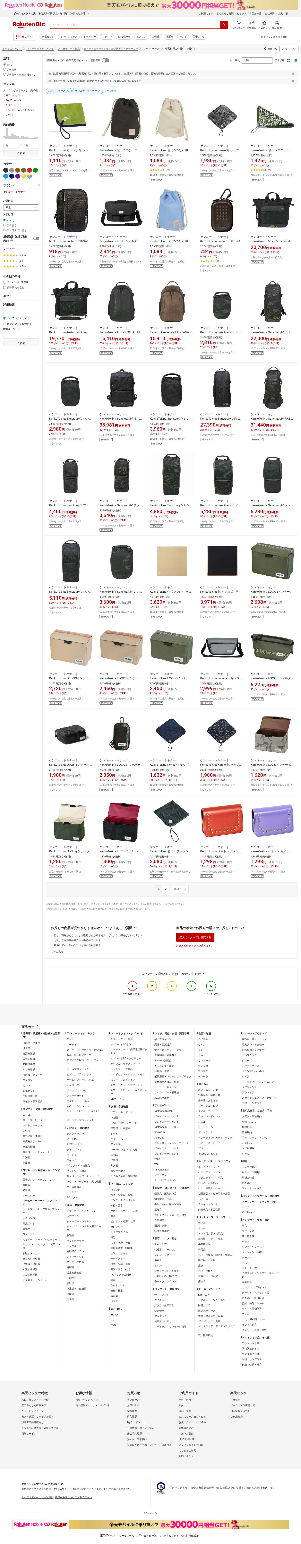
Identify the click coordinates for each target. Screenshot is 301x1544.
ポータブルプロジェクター (81, 1120)
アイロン (28, 1080)
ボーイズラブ (118, 1258)
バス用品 (247, 1143)
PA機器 (115, 1117)
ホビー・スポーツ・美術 (124, 1210)
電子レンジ (199, 36)
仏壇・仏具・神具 (252, 1364)
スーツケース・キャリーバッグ (259, 1201)
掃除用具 (247, 1127)
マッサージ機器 (75, 1262)
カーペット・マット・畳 (255, 1292)
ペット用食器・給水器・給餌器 (215, 1254)
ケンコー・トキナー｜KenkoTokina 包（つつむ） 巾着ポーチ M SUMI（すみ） (120, 150)
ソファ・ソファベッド (254, 1246)
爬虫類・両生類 (206, 1260)
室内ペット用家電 (208, 1276)
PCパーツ (72, 1192)
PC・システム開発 (121, 1274)
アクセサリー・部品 (69, 48)
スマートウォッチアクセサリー (128, 1085)
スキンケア (160, 1244)
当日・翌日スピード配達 (35, 1399)
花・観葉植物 (205, 1335)
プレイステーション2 (166, 1153)
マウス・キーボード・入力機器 (84, 1181)
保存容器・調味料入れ (166, 1055)
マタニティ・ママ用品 (210, 1177)
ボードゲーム (205, 1132)
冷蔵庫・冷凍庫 (31, 1042)
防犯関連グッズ (250, 1348)
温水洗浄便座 (74, 1272)
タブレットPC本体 (121, 1044)
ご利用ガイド (205, 13)
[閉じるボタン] (294, 73)
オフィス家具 (249, 1324)
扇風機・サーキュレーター (37, 1152)
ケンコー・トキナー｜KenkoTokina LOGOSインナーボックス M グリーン (272, 592)
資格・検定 (117, 1290)
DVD (113, 1325)
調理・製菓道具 (163, 1044)
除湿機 (26, 1162)
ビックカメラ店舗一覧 (249, 13)
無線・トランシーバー (79, 1106)
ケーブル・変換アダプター (125, 1063)
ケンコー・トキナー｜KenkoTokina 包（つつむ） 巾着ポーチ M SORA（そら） (170, 241)
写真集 (114, 1296)
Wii (156, 1164)
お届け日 (8, 214)
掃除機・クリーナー (34, 1074)
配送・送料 (185, 1399)
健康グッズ (160, 1316)
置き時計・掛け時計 (253, 1298)
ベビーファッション (209, 1172)
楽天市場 (283, 13)
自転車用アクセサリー (254, 1049)
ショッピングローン (33, 1411)
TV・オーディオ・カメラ (40, 48)
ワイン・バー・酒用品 (166, 1092)
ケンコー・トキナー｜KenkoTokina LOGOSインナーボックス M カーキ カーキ (70, 678)
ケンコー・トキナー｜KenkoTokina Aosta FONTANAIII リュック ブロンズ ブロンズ (170, 332)
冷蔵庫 (156, 36)
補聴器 (70, 1267)
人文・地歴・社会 (120, 1242)
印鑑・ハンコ (249, 1121)
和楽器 (114, 1165)
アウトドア (248, 1092)
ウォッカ (203, 1065)
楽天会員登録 (280, 37)
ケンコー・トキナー (14, 191)
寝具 (244, 1225)
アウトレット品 (250, 1343)
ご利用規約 (236, 1416)
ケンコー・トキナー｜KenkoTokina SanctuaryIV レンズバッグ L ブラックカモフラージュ (272, 505)
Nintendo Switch (163, 1111)
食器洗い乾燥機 (31, 1258)
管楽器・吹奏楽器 (120, 1128)
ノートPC (72, 1139)
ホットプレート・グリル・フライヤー (41, 1211)
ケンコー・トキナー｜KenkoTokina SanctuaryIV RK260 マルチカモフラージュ (272, 332)
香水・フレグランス (165, 1281)
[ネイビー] (11, 176)
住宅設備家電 (30, 1096)
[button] (4, 133)
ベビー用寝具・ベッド (210, 1188)
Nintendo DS (161, 1169)
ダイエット (160, 1300)
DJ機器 (115, 1154)
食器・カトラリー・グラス (169, 1049)
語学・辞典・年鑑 (120, 1264)
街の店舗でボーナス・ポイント (93, 1405)
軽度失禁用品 (161, 1230)
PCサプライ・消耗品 (78, 1165)
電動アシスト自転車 (253, 1044)
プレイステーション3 (166, 1148)
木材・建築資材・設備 (210, 1316)
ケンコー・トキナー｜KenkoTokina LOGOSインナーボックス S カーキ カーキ (120, 678)
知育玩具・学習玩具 (209, 1095)
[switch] (36, 238)
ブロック (203, 1148)
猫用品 (202, 1222)
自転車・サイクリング (254, 1039)
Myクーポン (133, 1422)
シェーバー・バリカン (79, 1221)
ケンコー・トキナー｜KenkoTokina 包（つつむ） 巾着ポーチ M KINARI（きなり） (170, 150)
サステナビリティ (169, 1535)
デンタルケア (74, 1246)
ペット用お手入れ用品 (210, 1233)
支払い (182, 1405)
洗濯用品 (247, 1132)
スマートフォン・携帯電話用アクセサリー (129, 1051)
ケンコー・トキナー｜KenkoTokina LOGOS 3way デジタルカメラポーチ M (121, 765)
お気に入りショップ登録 (192, 1422)
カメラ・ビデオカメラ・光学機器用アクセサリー (111, 48)
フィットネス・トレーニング (258, 1081)
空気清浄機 (124, 36)
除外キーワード (11, 329)
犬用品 (202, 1228)
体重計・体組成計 (76, 1288)
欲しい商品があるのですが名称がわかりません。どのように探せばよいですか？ (98, 935)
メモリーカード (75, 1095)
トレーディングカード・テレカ (215, 1137)
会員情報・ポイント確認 (140, 1427)
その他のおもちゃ (208, 1153)
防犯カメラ (204, 1305)
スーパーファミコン (165, 1180)
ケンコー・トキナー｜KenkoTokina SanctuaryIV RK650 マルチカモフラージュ (272, 418)
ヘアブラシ (73, 1216)
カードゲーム (205, 1127)
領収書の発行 (186, 1427)
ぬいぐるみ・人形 (208, 1089)
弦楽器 (114, 1160)
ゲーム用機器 (74, 1186)
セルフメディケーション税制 (37, 1497)
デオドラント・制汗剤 (166, 1270)
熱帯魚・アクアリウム (210, 1238)
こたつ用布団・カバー (254, 1319)
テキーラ (203, 1076)
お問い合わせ (186, 1456)
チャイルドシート (208, 1204)
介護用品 (159, 1220)
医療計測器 (160, 1225)
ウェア (245, 1076)
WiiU (157, 1159)
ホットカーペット (32, 1125)
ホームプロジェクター (79, 1069)
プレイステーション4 (166, 1121)
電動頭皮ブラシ (75, 1251)
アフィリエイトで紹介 (191, 1444)
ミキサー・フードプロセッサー (40, 1239)
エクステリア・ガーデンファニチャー (216, 1328)
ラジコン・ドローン (209, 1116)
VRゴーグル (117, 1099)
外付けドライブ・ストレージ (83, 1176)
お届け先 (8, 200)
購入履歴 (132, 1416)
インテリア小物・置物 (254, 1330)
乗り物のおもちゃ (208, 1100)
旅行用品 (247, 1212)
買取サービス (29, 1433)
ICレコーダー (74, 1085)
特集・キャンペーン (87, 1399)
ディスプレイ (74, 1149)
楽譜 (113, 1216)
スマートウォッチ (252, 1188)
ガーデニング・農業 (209, 1321)
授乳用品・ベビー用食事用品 (214, 1193)
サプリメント (161, 1294)
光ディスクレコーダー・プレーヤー (85, 1062)
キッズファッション (209, 1167)
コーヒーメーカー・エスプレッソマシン (41, 1202)
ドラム (114, 1133)
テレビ (183, 36)
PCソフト (72, 1197)
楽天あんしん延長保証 (34, 1405)
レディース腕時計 (252, 1172)
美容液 (158, 1260)
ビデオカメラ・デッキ (79, 1074)
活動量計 (72, 1278)
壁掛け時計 (248, 1177)
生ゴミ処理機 (30, 1274)
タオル (245, 1153)
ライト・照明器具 (32, 1101)
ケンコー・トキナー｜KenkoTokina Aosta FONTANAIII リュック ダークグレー (120, 332)
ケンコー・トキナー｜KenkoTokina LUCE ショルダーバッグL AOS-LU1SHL (121, 241)
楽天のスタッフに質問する (195, 937)
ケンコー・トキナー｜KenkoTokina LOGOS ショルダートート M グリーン (272, 678)
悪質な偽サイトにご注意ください (73, 1497)
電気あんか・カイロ (34, 1141)
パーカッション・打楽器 (124, 1149)
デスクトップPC (76, 1133)
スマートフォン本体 (122, 1039)
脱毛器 (70, 1235)
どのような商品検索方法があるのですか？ (77, 940)
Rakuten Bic (29, 25)
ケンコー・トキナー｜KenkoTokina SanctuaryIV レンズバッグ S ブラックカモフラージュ (71, 418)
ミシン (26, 1085)
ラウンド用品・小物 (253, 1071)
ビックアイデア (68, 36)
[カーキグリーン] (23, 170)
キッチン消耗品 (163, 1060)
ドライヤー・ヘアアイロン (81, 1210)
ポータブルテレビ (76, 1090)
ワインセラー (30, 1234)
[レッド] (29, 170)
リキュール (204, 1060)
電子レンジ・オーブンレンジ (39, 1179)
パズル (202, 1121)
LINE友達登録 (186, 1439)
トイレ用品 (248, 1148)
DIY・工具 (204, 1294)
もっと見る (57, 951)
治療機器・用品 (163, 1199)
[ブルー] (5, 176)
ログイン (266, 37)
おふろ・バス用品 (208, 1183)
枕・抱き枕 (248, 1236)
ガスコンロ (29, 1218)
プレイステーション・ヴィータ (171, 1143)
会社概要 (270, 13)
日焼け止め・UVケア (166, 1276)
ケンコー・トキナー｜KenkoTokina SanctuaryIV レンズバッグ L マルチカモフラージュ (221, 505)
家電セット (48, 36)
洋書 (113, 1280)
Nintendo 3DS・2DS (166, 1127)
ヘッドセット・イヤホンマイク (128, 1074)
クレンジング (161, 1254)
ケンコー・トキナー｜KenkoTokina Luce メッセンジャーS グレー (221, 678)
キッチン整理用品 (164, 1065)
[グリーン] (35, 170)
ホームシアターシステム (80, 1079)
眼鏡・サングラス (252, 1103)
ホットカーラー (75, 1240)
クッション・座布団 (253, 1252)
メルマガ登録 (186, 1433)
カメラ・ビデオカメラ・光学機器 (85, 1049)
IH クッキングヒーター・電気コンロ (41, 1246)
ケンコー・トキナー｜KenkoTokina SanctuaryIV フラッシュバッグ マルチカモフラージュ (121, 505)
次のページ (180, 888)
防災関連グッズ (206, 1310)
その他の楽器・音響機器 (124, 1176)
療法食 (202, 1281)
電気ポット (29, 1223)
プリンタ (72, 1154)
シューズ (247, 1060)
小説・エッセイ (119, 1253)
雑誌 (113, 1237)
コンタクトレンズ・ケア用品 (170, 1214)
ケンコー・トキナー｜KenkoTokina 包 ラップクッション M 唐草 (271, 150)
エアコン (141, 36)
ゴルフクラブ (249, 1055)
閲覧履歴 (132, 1411)
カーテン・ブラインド (254, 1287)
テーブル (247, 1257)
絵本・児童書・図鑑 (122, 1194)
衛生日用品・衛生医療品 (167, 1204)
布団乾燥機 (29, 1064)
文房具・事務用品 (252, 1116)
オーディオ (73, 1044)
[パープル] (17, 176)
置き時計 (247, 1183)
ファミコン (160, 1175)
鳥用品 (202, 1249)
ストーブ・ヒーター (34, 1120)
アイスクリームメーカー (36, 1280)
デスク (245, 1262)
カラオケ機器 (118, 1170)
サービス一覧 (126, 1535)
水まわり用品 (161, 1097)
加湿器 (26, 1157)
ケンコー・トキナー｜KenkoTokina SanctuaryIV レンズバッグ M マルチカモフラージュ (121, 592)
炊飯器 (26, 1185)
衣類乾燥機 (29, 1058)
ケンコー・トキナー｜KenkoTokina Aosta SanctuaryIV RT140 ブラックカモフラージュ (271, 241)
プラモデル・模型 (208, 1105)
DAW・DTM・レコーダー (125, 1123)
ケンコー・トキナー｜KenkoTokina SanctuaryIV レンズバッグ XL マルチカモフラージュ (171, 505)
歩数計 (70, 1283)
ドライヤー (90, 36)
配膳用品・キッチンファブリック (172, 1076)
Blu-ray (115, 1314)
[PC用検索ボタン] (224, 25)
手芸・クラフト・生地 (254, 1137)
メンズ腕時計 (249, 1167)
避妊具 (158, 1209)
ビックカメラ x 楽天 (24, 13)
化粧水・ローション (165, 1249)
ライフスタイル (119, 1232)
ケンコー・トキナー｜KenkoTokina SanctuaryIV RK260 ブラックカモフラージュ (221, 418)
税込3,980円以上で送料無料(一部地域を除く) (64, 13)
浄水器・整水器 (31, 1264)
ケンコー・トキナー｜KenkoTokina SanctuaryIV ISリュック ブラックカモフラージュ (121, 418)
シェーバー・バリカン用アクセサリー (85, 1228)
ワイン (202, 1044)
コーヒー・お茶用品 (165, 1087)
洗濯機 (169, 36)
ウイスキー (204, 1039)
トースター (29, 1195)
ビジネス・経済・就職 (123, 1221)
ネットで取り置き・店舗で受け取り (41, 1427)
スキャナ (72, 1160)
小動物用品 (204, 1244)
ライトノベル (118, 1285)
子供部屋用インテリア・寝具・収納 (260, 1275)
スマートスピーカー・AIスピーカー (85, 1113)
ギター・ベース (119, 1139)
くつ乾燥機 (29, 1069)
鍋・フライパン (163, 1039)
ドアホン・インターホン (211, 1300)
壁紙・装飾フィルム (253, 1303)
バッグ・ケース (250, 1065)
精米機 (26, 1190)
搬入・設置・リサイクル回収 (37, 1416)
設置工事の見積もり (33, 1422)
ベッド (245, 1241)
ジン (200, 1049)
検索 (22, 153)
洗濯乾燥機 (29, 1053)
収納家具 (247, 1282)
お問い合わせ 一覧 (146, 1535)
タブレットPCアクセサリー (126, 1058)
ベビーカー (204, 1199)
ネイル (158, 1265)
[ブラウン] (17, 170)
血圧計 (70, 1294)
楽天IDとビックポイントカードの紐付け (149, 1444)
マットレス (248, 1230)
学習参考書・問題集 (122, 1248)
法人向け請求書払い (138, 1439)
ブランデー (204, 1071)
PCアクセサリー (76, 1144)
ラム (200, 1055)
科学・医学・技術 (120, 1269)
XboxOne (159, 1132)
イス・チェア (249, 1268)
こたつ (26, 1130)
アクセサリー (118, 1144)
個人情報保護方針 (240, 1411)
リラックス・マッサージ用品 (170, 1326)
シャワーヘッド (75, 1256)
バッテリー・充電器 (122, 1069)
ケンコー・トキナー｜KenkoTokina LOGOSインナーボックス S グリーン (171, 678)
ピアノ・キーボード (122, 1112)
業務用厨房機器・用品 (166, 1081)
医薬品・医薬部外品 (165, 1193)
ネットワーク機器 (76, 1170)
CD (112, 1320)
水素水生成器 (30, 1269)
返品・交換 (185, 1411)
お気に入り (133, 1405)
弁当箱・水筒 (161, 1071)
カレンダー (117, 1226)
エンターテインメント (123, 1200)
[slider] (3, 138)
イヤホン (107, 36)
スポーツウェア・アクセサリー (259, 1097)
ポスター (115, 1301)
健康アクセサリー (164, 1321)
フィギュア (204, 1111)
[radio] (4, 64)
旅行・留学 (117, 1205)
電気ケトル (29, 1228)
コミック (115, 1189)
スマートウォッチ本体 (123, 1079)
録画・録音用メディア (79, 1055)
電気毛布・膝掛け (32, 1136)
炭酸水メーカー (31, 1253)
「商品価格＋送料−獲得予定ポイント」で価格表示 (72, 60)
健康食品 (159, 1310)
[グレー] (11, 170)
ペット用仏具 (205, 1270)
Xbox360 (159, 1137)
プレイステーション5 (166, 1116)
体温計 (70, 1299)
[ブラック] (5, 170)
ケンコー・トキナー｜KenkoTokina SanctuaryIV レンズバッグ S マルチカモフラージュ (221, 332)
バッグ (245, 1207)
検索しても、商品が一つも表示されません (77, 945)
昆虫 (200, 1265)
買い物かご (133, 1399)
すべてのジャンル (12, 48)
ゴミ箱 (245, 1314)
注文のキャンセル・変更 (192, 1416)
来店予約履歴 (134, 1433)
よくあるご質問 (225, 13)
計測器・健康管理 (164, 1305)
